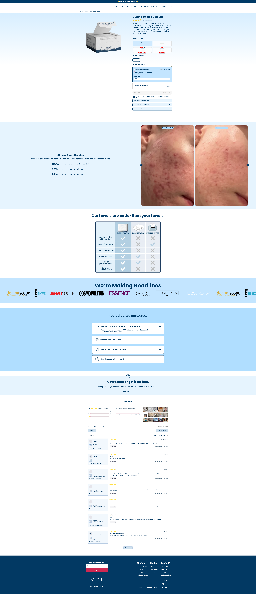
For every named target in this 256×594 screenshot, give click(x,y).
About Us (164, 569)
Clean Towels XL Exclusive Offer (99, 445)
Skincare (140, 572)
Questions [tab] (101, 427)
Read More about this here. (111, 332)
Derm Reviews (144, 6)
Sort (155, 435)
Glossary (153, 572)
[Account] (172, 6)
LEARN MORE (126, 391)
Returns (165, 587)
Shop (115, 6)
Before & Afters (132, 6)
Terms (140, 587)
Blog (162, 584)
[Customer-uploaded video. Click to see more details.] (155, 415)
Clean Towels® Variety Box (98, 461)
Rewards (154, 6)
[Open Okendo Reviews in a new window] (163, 426)
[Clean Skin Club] (84, 6)
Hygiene (140, 569)
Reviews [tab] (92, 427)
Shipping (148, 587)
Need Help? (154, 569)
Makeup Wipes (142, 575)
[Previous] (82, 36)
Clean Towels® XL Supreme (98, 491)
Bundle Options (137, 39)
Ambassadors (166, 575)
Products (86, 11)
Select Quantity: (138, 55)
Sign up (97, 570)
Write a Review (163, 431)
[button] (142, 20)
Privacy (157, 587)
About (122, 6)
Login (152, 566)
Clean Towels (142, 566)
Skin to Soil (164, 581)
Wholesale (162, 6)
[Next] (126, 36)
